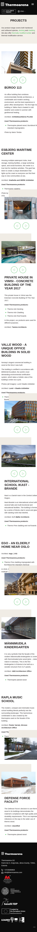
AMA (34, 927)
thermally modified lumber (21, 33)
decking (22, 30)
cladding (31, 30)
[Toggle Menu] (32, 4)
